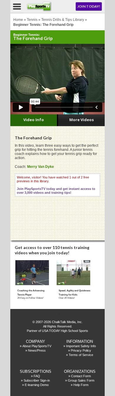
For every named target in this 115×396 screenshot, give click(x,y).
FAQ (37, 376)
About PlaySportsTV (36, 346)
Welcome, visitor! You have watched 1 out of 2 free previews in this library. (56, 185)
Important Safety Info (81, 346)
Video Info (33, 119)
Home (18, 20)
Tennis (32, 20)
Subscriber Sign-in (37, 380)
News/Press (37, 350)
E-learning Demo (37, 385)
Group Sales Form (81, 380)
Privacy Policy (81, 350)
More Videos (81, 119)
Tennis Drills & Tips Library (62, 20)
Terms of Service (81, 355)
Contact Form (81, 376)
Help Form (80, 385)
